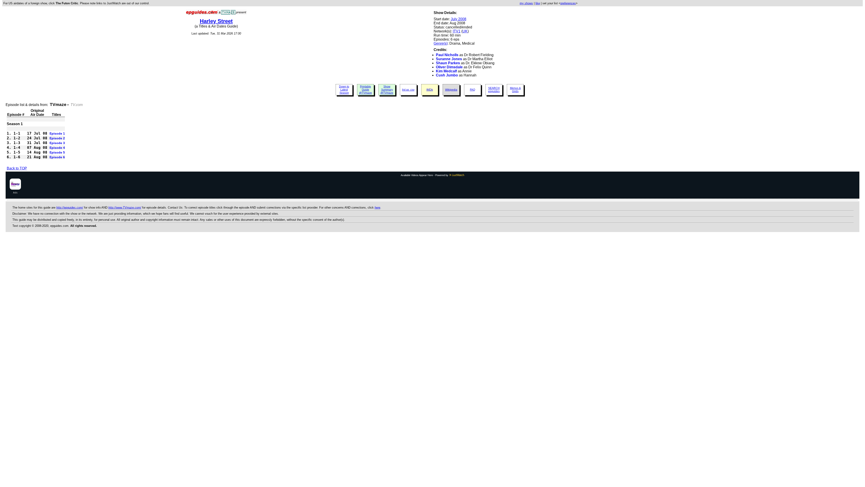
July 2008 (458, 19)
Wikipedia (451, 89)
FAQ (472, 89)
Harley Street (216, 21)
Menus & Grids (515, 90)
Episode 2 (57, 138)
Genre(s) (441, 43)
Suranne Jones (449, 59)
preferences (568, 3)
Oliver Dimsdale (449, 67)
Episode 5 (57, 152)
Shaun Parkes (448, 63)
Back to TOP (17, 168)
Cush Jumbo (447, 75)
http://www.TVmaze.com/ (124, 207)
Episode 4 (57, 147)
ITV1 (456, 31)
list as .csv (408, 89)
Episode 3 (57, 143)
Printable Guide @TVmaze (365, 89)
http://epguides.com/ (69, 207)
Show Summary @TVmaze (386, 89)
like (537, 3)
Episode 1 (57, 133)
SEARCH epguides (494, 90)
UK (465, 31)
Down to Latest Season (344, 89)
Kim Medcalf (446, 71)
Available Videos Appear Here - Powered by (425, 175)
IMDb (429, 89)
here (377, 207)
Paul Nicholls (447, 55)
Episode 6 (57, 157)
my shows (526, 3)
